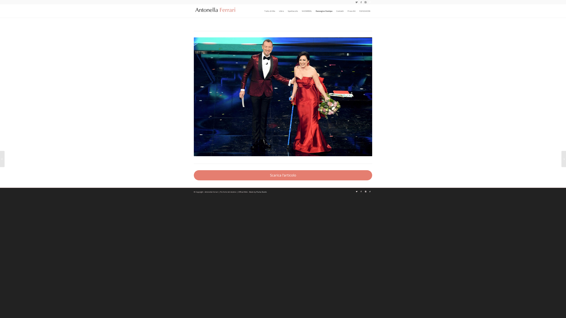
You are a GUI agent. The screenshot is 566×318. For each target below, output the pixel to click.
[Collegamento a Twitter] (356, 2)
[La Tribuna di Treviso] (2, 159)
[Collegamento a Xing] (370, 2)
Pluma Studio (261, 192)
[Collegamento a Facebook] (361, 2)
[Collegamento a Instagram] (365, 2)
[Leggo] (563, 159)
